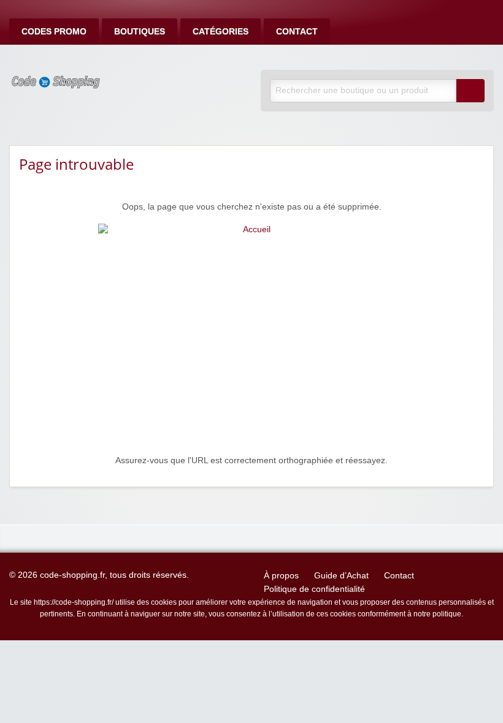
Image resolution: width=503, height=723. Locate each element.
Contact (297, 31)
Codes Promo (53, 31)
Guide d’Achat (341, 575)
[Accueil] (251, 338)
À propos (281, 575)
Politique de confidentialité (314, 589)
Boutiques (139, 31)
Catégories (220, 31)
